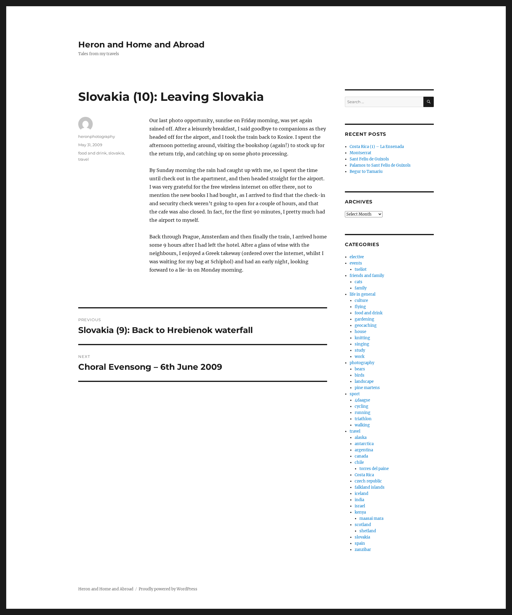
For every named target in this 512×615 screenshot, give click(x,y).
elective (357, 256)
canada (361, 456)
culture (361, 300)
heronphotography (96, 136)
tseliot (361, 269)
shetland (367, 530)
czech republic (368, 481)
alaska (361, 437)
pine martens (367, 387)
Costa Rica (364, 474)
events (356, 263)
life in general (362, 294)
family (361, 288)
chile (359, 462)
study (360, 350)
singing (362, 344)
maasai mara (371, 518)
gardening (364, 319)
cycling (361, 406)
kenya (360, 512)
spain (360, 543)
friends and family (367, 275)
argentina (364, 450)
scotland (363, 524)
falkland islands (370, 487)
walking (362, 425)
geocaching (366, 325)
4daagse (362, 400)
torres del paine (374, 468)
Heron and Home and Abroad (141, 44)
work (359, 356)
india (359, 499)
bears (360, 369)
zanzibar (363, 549)
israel (360, 506)
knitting (362, 337)
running (362, 412)
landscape (364, 381)
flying (360, 306)
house (360, 331)
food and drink (92, 153)
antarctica (364, 443)
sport (355, 393)
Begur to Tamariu (366, 171)
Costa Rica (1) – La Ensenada (377, 146)
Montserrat (360, 152)
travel (83, 159)
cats (358, 281)
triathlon (363, 418)
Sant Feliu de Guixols (369, 159)
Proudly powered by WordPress (168, 589)
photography (362, 362)
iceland (361, 493)
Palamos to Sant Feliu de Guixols (380, 165)
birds (359, 375)
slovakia (116, 153)
